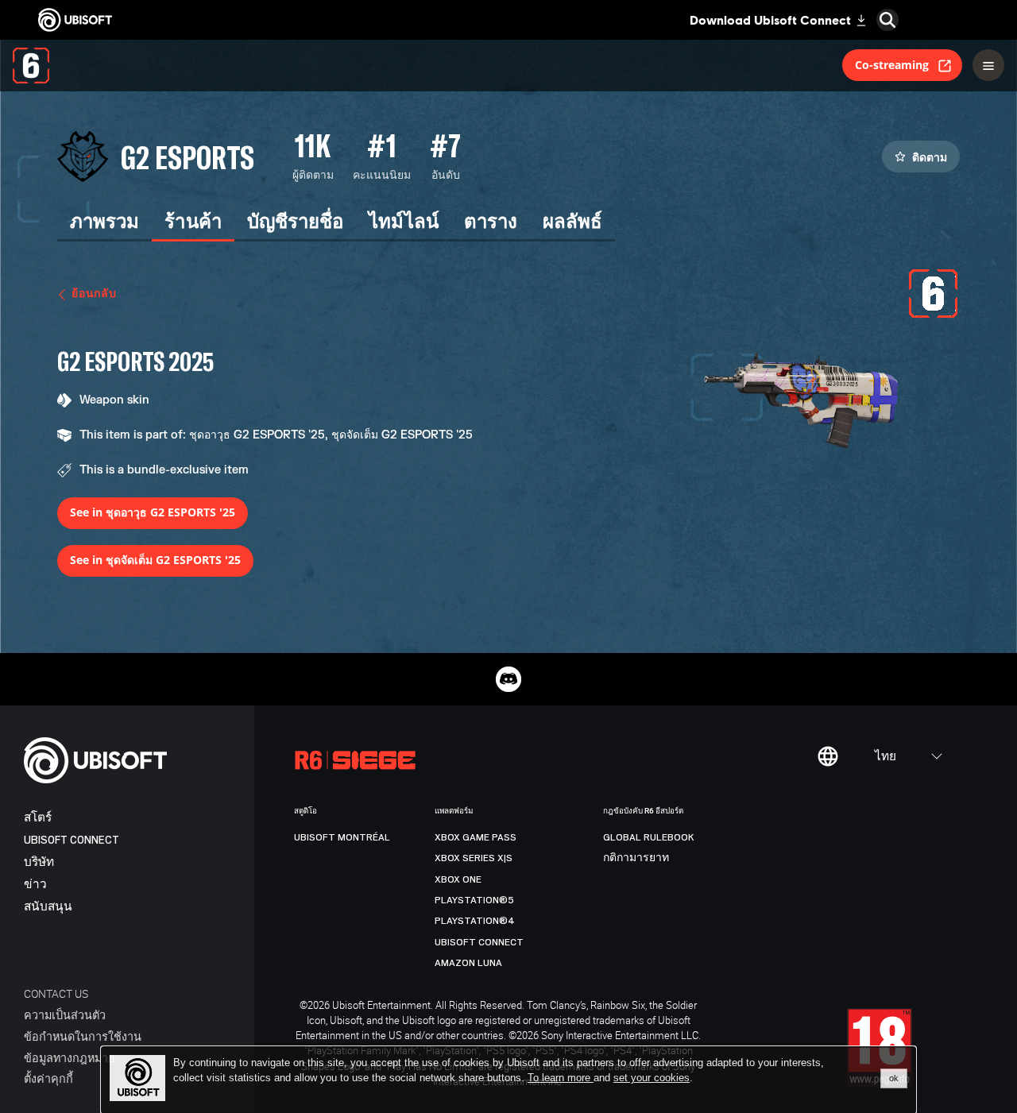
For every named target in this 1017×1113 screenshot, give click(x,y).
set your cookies (651, 1078)
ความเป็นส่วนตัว (65, 1014)
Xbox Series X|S (473, 858)
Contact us (56, 993)
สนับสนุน (48, 907)
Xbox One (458, 879)
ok (894, 1078)
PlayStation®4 (475, 920)
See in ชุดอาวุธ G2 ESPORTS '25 (152, 512)
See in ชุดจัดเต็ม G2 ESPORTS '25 (155, 559)
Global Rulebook (648, 837)
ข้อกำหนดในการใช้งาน (82, 1036)
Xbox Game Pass (475, 837)
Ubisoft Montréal (342, 837)
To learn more (561, 1078)
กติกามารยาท (636, 858)
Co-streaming (892, 64)
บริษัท (39, 862)
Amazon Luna (468, 962)
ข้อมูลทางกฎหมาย (69, 1057)
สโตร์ (38, 818)
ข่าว (35, 885)
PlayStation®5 (474, 900)
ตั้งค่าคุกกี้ (48, 1078)
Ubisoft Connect (71, 840)
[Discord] (508, 679)
